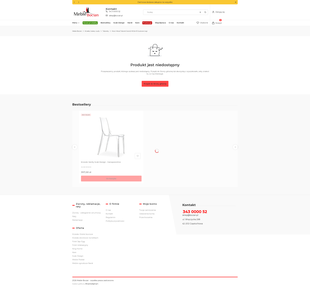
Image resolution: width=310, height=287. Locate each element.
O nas (108, 210)
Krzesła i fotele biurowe (82, 234)
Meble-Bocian (77, 31)
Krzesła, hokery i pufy (92, 31)
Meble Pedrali (78, 260)
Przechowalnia (145, 217)
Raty (74, 216)
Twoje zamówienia (147, 210)
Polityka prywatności (115, 221)
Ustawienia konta (146, 214)
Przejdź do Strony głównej (155, 84)
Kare (74, 252)
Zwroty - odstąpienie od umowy (86, 213)
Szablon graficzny (85, 284)
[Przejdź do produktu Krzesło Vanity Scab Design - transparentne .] (111, 136)
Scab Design (77, 256)
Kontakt (109, 214)
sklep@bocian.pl (116, 16)
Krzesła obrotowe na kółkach (85, 238)
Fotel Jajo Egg (78, 241)
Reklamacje (77, 220)
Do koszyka (111, 179)
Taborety (106, 31)
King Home (77, 249)
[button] (235, 2)
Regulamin (110, 217)
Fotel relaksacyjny (80, 245)
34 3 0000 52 (114, 11)
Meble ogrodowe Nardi (82, 263)
